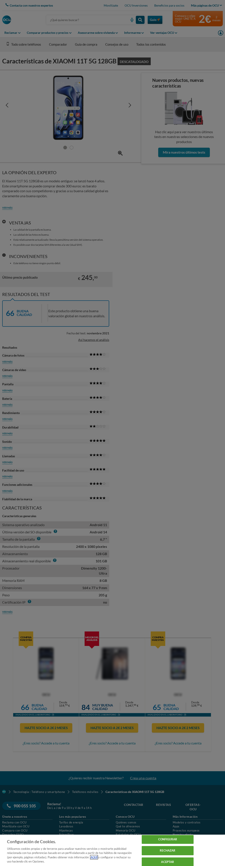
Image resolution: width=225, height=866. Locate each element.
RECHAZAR (167, 850)
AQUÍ (94, 857)
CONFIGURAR (167, 839)
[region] (112, 850)
